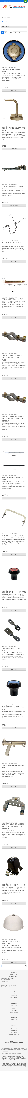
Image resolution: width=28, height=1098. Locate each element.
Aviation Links (14, 1014)
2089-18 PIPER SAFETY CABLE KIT (13, 187)
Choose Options (14, 205)
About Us (14, 1007)
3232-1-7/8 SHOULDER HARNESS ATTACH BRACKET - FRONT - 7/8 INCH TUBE (13, 418)
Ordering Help (14, 1010)
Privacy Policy (14, 1030)
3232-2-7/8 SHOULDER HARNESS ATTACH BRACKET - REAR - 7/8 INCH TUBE (13, 826)
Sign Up (19, 1)
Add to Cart (14, 90)
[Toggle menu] (2, 2)
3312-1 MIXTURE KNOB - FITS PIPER (14, 592)
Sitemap (19, 1053)
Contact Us (14, 1008)
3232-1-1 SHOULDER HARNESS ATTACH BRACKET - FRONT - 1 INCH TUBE (13, 357)
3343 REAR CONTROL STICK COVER (13, 885)
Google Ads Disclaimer (14, 1034)
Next (24, 965)
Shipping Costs (14, 1028)
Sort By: (10, 32)
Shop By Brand (14, 1019)
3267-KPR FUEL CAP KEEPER (11, 243)
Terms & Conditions (14, 1027)
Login (15, 1)
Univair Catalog (14, 1017)
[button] (14, 22)
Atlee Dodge (4, 67)
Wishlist (14, 994)
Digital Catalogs (14, 1032)
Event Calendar (14, 1015)
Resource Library (14, 1012)
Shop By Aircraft (14, 1005)
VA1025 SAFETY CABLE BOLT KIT (12, 299)
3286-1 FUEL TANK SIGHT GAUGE (12, 536)
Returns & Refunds (14, 997)
